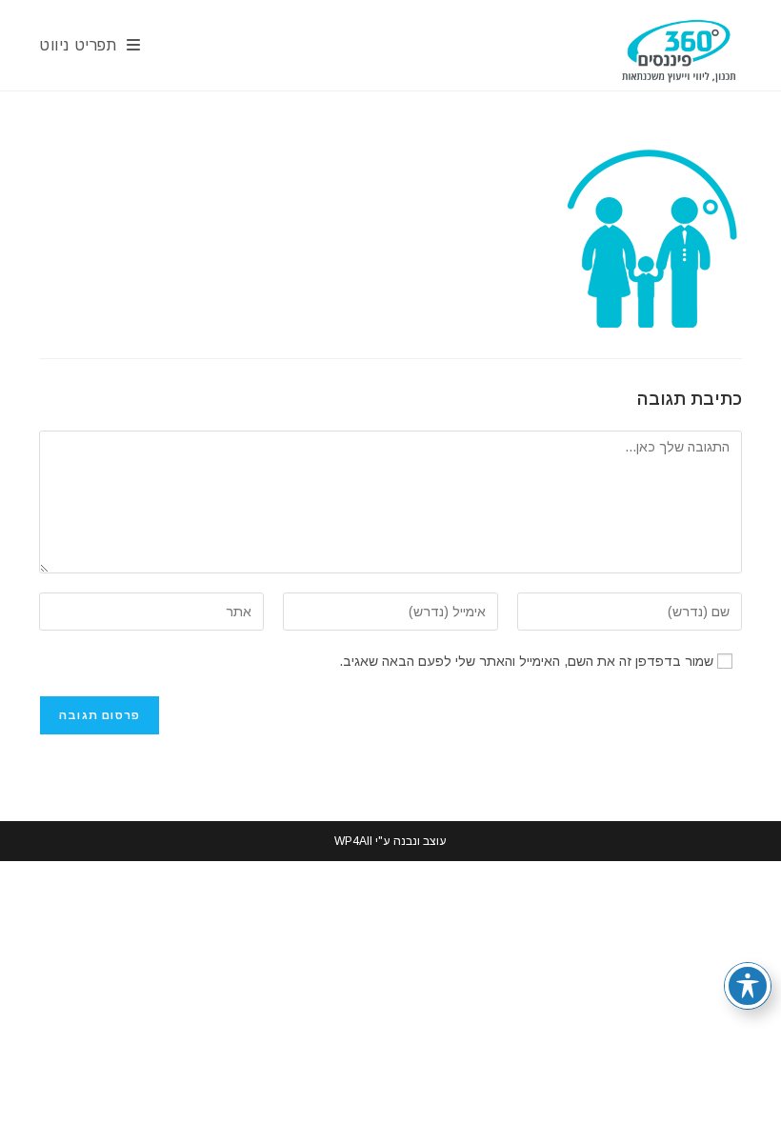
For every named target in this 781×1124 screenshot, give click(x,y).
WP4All (353, 841)
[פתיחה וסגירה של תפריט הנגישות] (748, 986)
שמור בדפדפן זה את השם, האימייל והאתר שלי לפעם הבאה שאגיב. (526, 661)
